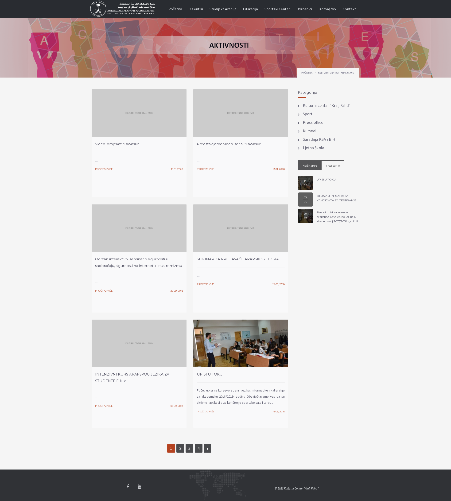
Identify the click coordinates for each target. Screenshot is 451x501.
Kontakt (349, 9)
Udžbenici (304, 9)
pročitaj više (104, 169)
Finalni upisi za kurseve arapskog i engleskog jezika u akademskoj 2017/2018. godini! (337, 217)
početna (306, 72)
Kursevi (309, 130)
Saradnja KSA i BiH (318, 139)
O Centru (196, 9)
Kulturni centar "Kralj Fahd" (326, 105)
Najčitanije (310, 165)
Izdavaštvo (327, 9)
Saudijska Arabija (223, 9)
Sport (307, 114)
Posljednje (333, 165)
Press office (312, 122)
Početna (175, 9)
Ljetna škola (313, 147)
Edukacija (250, 9)
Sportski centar (277, 9)
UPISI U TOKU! (326, 179)
